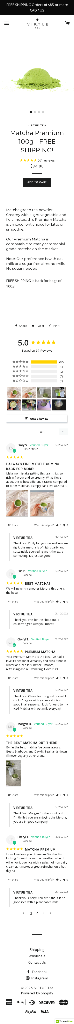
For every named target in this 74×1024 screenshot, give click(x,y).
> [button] (51, 913)
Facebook (39, 971)
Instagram (39, 978)
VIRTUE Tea (43, 987)
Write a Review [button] (39, 418)
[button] (58, 525)
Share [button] (14, 525)
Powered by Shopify (37, 993)
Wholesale (37, 956)
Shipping (37, 949)
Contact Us (37, 962)
